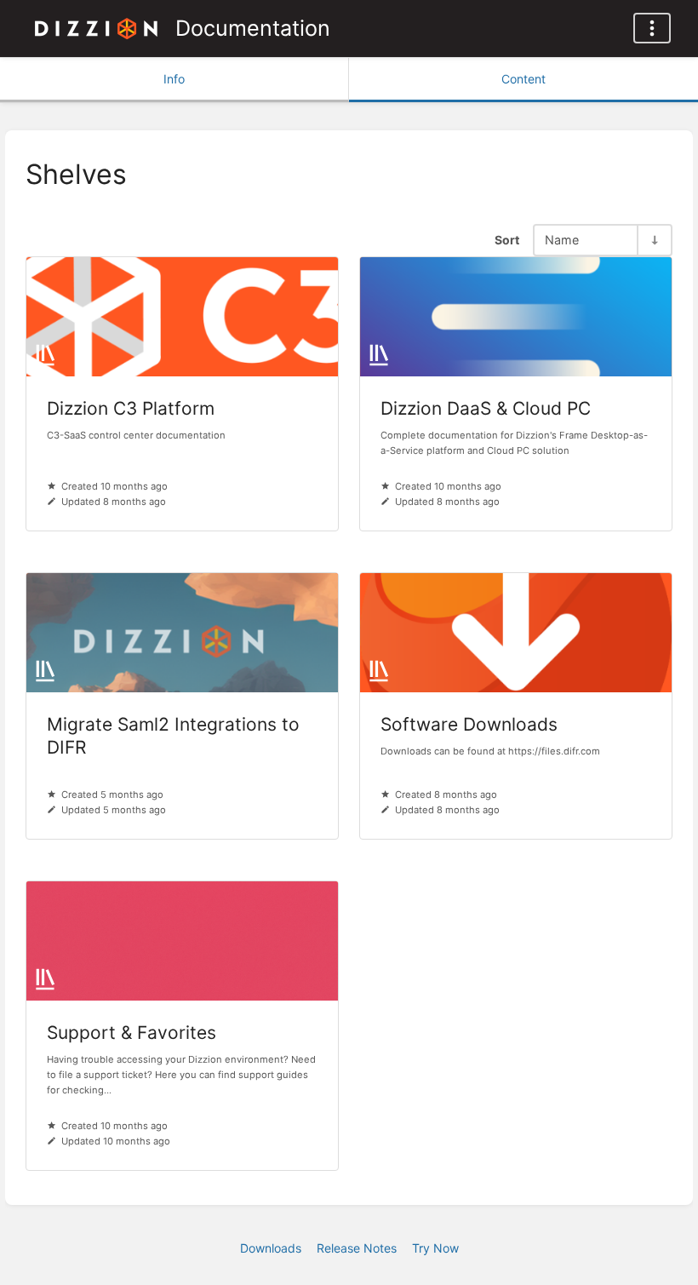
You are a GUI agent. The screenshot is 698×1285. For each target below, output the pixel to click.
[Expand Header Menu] (652, 28)
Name (562, 239)
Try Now (435, 1248)
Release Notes (357, 1248)
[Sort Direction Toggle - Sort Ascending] (654, 240)
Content (523, 79)
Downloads (270, 1248)
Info (174, 79)
